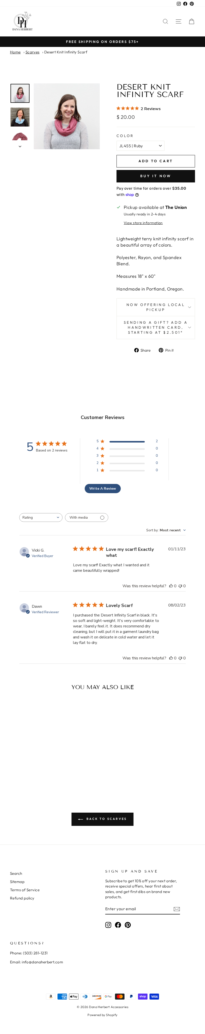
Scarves (33, 52)
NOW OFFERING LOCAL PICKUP (155, 307)
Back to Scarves (106, 819)
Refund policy (22, 898)
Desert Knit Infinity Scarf (66, 52)
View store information (143, 223)
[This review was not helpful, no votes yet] (180, 586)
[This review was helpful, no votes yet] (171, 586)
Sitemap (17, 881)
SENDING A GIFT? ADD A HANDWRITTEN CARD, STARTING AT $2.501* (156, 327)
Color (125, 136)
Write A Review (102, 488)
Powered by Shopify (102, 1015)
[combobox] (40, 517)
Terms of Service (25, 889)
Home (15, 52)
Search (16, 873)
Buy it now (156, 176)
